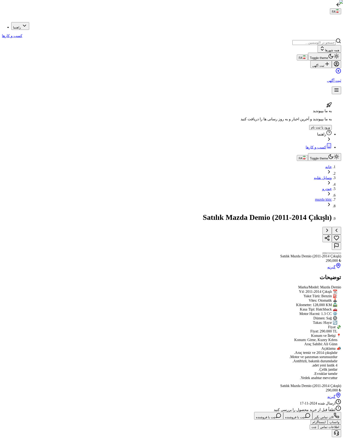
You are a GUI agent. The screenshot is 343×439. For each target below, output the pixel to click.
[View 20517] (324, 253)
